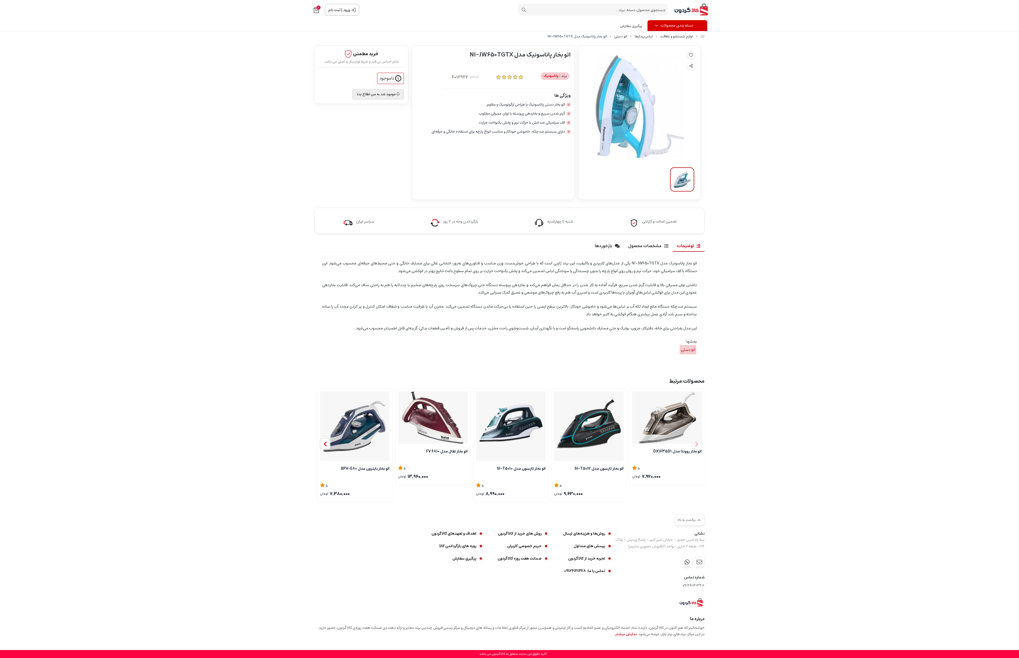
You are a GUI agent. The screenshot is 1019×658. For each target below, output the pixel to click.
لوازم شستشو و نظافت (676, 36)
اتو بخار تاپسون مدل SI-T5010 (521, 468)
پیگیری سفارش (631, 26)
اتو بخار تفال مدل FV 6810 (447, 451)
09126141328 (694, 585)
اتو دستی (620, 36)
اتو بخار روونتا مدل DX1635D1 (677, 451)
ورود (346, 10)
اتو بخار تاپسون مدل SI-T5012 (599, 468)
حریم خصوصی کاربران (524, 546)
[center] (524, 9)
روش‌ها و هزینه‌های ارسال (584, 533)
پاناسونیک (555, 76)
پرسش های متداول (589, 546)
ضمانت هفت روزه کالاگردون (520, 558)
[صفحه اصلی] (703, 36)
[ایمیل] (699, 562)
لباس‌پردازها (644, 36)
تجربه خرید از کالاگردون (586, 558)
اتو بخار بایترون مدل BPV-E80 (365, 468)
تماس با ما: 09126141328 (584, 571)
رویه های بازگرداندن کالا (457, 546)
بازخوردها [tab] (603, 246)
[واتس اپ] (687, 562)
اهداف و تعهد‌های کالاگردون (453, 533)
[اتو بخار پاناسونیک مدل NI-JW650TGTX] (691, 602)
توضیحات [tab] (685, 246)
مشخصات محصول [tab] (645, 246)
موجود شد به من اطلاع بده (376, 94)
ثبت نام (334, 10)
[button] (325, 443)
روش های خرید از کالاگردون (520, 533)
